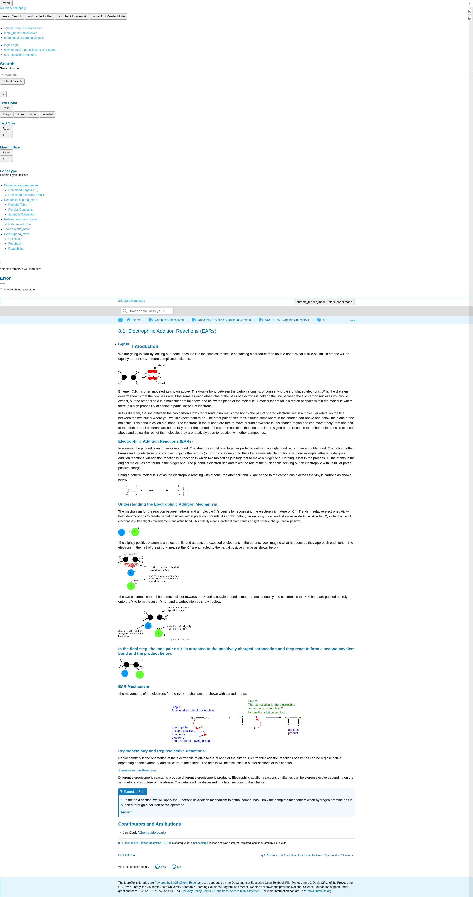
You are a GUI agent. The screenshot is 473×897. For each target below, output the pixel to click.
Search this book (11, 68)
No (179, 867)
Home (136, 319)
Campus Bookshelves (169, 319)
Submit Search (12, 81)
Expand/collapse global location (352, 319)
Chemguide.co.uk (152, 832)
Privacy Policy (192, 891)
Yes (163, 867)
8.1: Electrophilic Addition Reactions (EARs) (144, 842)
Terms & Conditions (216, 891)
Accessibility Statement (245, 891)
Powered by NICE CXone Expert (176, 882)
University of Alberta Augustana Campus (224, 319)
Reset (6, 108)
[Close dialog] (2, 283)
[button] (14, 243)
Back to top (125, 855)
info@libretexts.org (318, 891)
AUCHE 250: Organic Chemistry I (286, 319)
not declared (201, 842)
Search (125, 311)
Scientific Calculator (21, 214)
